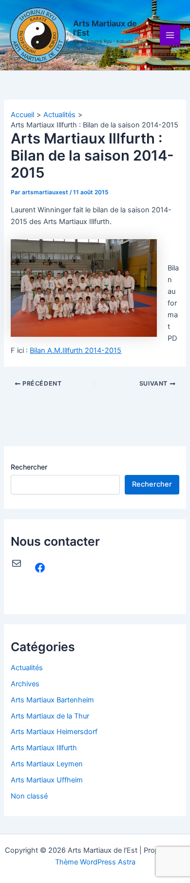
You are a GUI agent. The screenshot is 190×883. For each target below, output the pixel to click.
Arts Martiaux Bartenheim (52, 700)
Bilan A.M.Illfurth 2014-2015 (75, 350)
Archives (25, 683)
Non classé (29, 796)
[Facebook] (40, 568)
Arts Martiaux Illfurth (44, 747)
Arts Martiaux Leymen (47, 764)
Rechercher (29, 467)
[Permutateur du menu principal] (170, 35)
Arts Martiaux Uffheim (47, 780)
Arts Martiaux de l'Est (105, 28)
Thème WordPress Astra (95, 862)
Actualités (27, 667)
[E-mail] (16, 563)
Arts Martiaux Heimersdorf (54, 731)
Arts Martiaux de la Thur (50, 716)
